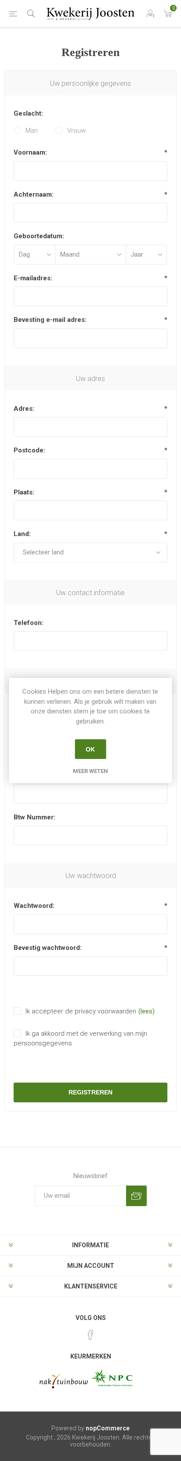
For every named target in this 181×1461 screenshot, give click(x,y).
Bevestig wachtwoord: (48, 948)
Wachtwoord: (34, 906)
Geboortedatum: (39, 236)
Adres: (24, 409)
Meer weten (90, 771)
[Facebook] (90, 1335)
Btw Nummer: (34, 817)
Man (31, 130)
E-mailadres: (33, 278)
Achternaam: (34, 194)
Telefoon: (28, 623)
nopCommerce (108, 1428)
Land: (22, 534)
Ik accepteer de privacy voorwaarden (80, 1011)
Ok (90, 749)
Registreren (90, 1092)
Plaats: (24, 492)
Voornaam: (30, 152)
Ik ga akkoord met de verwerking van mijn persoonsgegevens (80, 1039)
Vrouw (76, 130)
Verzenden (136, 1196)
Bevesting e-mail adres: (50, 320)
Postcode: (29, 450)
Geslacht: (28, 113)
